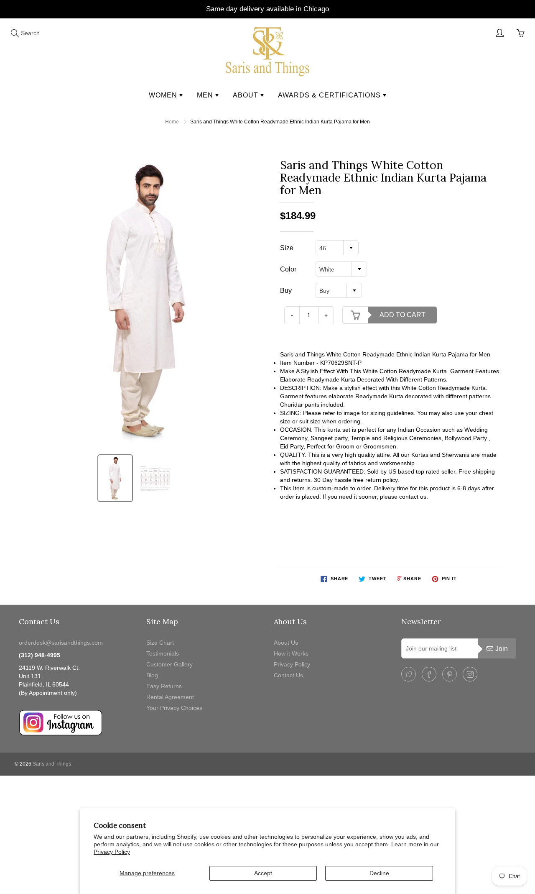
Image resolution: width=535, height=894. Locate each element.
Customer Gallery (169, 664)
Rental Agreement (170, 697)
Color (288, 269)
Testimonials (162, 653)
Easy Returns (164, 686)
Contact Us (288, 675)
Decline (379, 873)
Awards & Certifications (330, 95)
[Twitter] (408, 674)
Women (164, 95)
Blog (152, 675)
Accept (263, 873)
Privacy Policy (112, 851)
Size (286, 247)
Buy (286, 290)
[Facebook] (429, 674)
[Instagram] (470, 674)
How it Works (291, 653)
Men (206, 95)
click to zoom (147, 301)
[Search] (14, 33)
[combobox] (337, 247)
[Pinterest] (449, 674)
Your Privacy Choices (174, 707)
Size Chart (160, 642)
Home (172, 122)
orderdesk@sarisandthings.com (61, 642)
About (246, 95)
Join (501, 648)
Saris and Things (52, 764)
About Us (286, 642)
